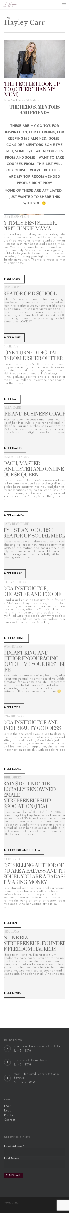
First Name (11, 1158)
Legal (8, 1110)
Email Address (14, 1146)
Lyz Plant (11, 100)
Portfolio (10, 1115)
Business (21, 100)
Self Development (33, 100)
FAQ (7, 1106)
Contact (9, 1120)
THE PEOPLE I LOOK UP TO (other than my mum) (32, 89)
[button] (64, 5)
